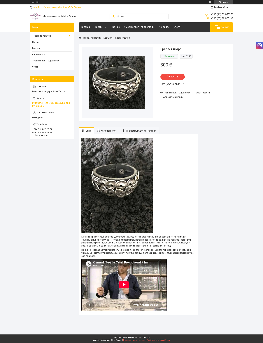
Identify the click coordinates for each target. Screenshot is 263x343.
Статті (177, 26)
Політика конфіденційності (158, 340)
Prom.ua (146, 337)
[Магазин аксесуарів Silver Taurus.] (35, 16)
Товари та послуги (92, 38)
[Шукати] (113, 16)
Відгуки (36, 48)
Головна (85, 26)
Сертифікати (38, 54)
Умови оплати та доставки (139, 26)
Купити (175, 76)
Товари (99, 26)
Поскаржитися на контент (134, 340)
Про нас (115, 26)
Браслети (108, 38)
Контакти (164, 26)
